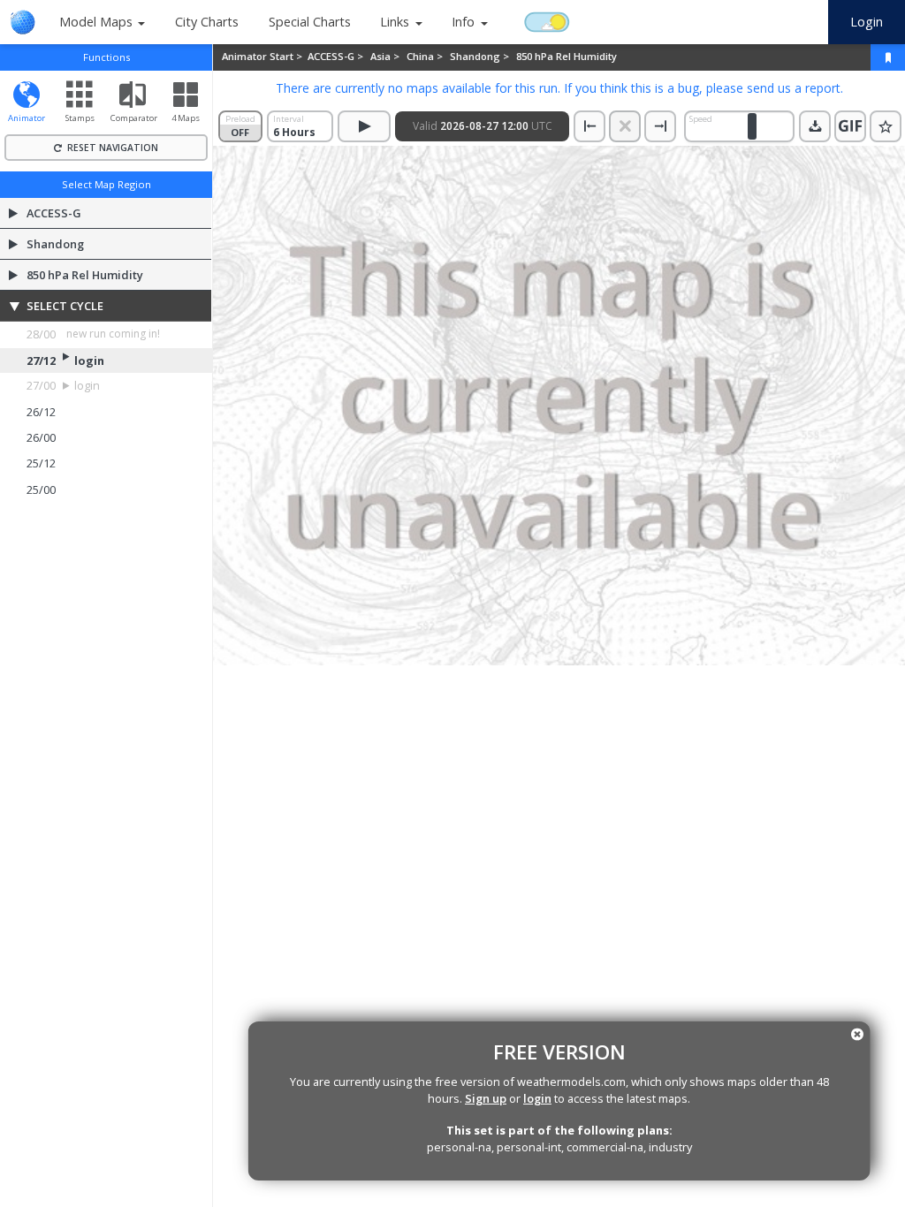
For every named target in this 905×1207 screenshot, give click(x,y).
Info (463, 21)
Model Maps (96, 21)
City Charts (207, 21)
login (537, 1098)
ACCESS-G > (337, 56)
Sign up (485, 1098)
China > (426, 56)
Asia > (386, 56)
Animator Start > (263, 56)
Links (394, 21)
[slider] (752, 126)
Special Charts (310, 21)
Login (866, 21)
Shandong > (481, 56)
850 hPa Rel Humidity (566, 56)
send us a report (793, 88)
